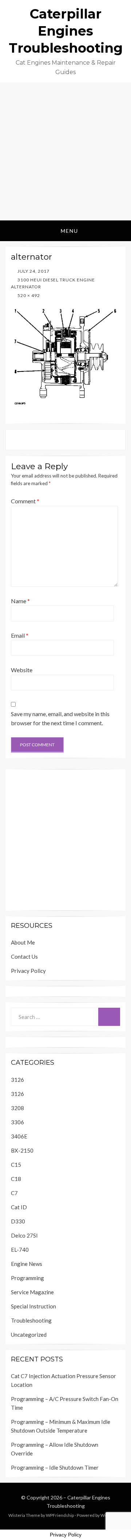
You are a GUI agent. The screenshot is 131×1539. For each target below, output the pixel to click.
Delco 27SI (24, 1235)
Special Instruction (33, 1306)
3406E (19, 1136)
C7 (14, 1193)
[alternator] (65, 355)
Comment (25, 501)
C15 (16, 1164)
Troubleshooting (31, 1320)
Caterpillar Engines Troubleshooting (66, 31)
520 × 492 (28, 295)
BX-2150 (22, 1150)
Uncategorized (29, 1334)
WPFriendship (60, 1515)
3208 (17, 1108)
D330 (18, 1221)
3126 (17, 1079)
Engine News (26, 1263)
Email (19, 635)
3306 (17, 1122)
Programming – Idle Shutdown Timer (55, 1467)
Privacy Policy (28, 970)
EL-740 (20, 1249)
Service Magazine (32, 1292)
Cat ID (19, 1207)
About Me (23, 942)
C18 (16, 1178)
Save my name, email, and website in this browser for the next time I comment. (60, 718)
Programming (27, 1278)
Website (21, 669)
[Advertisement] (65, 151)
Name (20, 600)
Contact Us (24, 956)
